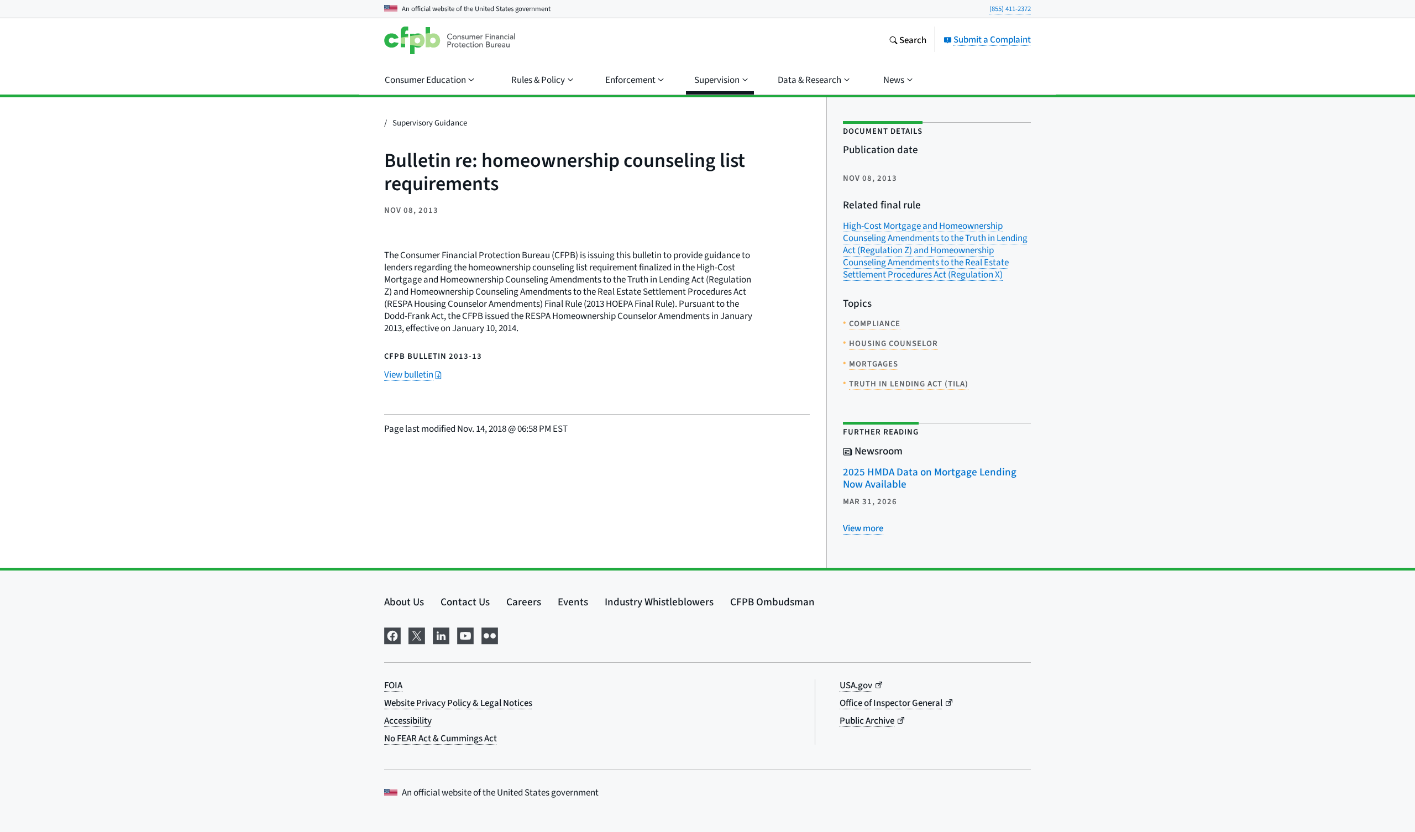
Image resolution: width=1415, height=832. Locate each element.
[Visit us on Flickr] (489, 634)
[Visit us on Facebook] (392, 634)
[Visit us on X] (416, 634)
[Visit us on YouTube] (465, 634)
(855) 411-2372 (1010, 8)
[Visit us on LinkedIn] (441, 634)
